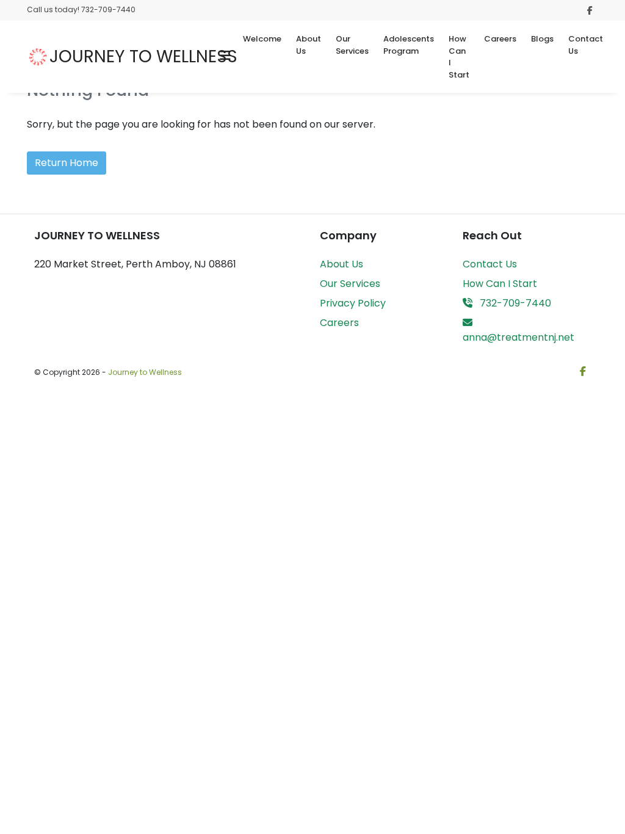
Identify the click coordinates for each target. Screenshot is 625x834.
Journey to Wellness (145, 372)
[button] (225, 57)
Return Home (66, 163)
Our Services (352, 45)
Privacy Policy (353, 303)
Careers (500, 39)
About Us (308, 45)
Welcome (262, 39)
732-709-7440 (514, 303)
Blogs (542, 39)
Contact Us (585, 45)
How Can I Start (459, 57)
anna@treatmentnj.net (518, 337)
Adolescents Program (408, 45)
